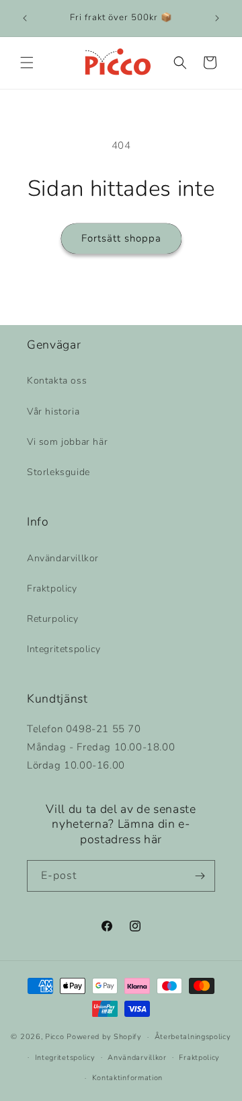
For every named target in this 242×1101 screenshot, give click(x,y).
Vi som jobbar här (67, 441)
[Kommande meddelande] (217, 18)
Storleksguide (58, 472)
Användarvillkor (63, 558)
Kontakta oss (57, 380)
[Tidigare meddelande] (25, 18)
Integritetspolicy (63, 649)
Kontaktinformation (127, 1078)
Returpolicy (53, 618)
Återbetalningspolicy (193, 1037)
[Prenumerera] (199, 876)
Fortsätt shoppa (121, 238)
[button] (27, 62)
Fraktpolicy (52, 588)
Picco (55, 1037)
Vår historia (53, 411)
